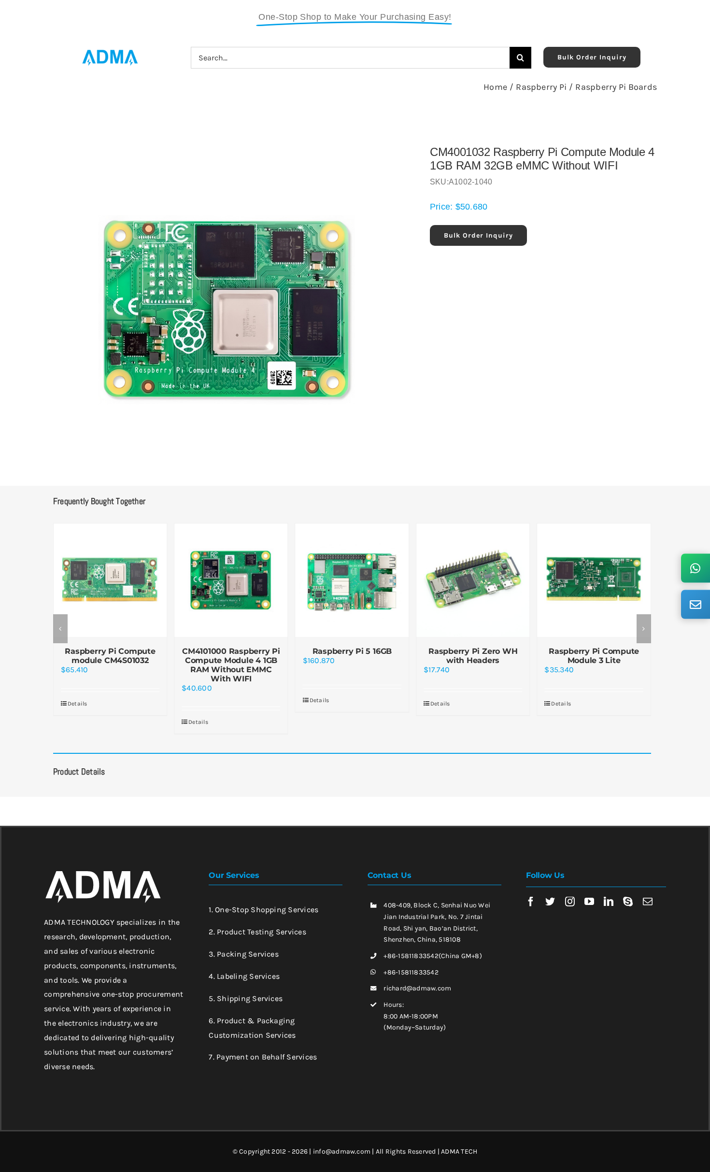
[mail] (648, 901)
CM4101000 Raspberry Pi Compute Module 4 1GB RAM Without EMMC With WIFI (110, 665)
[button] (60, 628)
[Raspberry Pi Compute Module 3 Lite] (472, 579)
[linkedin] (608, 901)
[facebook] (531, 901)
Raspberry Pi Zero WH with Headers (352, 656)
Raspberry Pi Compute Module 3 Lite (473, 656)
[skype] (628, 901)
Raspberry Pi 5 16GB (230, 651)
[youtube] (589, 901)
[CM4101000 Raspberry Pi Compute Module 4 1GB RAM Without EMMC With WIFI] (110, 579)
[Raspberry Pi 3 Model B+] (593, 579)
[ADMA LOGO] (109, 52)
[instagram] (570, 901)
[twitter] (550, 901)
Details (77, 722)
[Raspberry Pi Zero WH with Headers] (352, 579)
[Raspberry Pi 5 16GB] (230, 579)
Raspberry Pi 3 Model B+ (593, 651)
